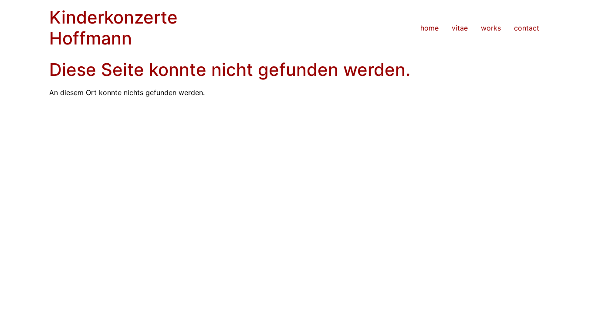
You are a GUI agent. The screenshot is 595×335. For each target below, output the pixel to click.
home (429, 28)
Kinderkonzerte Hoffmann (113, 28)
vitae (460, 28)
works (491, 28)
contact (526, 28)
